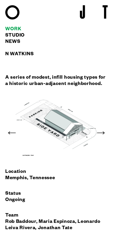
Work (13, 29)
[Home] (12, 18)
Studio (15, 35)
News (12, 42)
